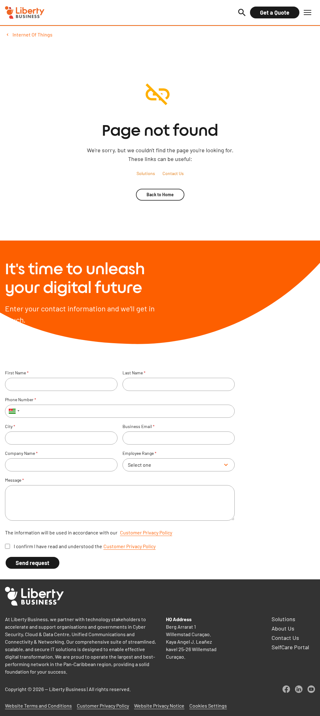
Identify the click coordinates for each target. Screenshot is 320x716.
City (10, 426)
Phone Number (20, 399)
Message (14, 480)
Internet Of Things (32, 34)
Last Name (134, 372)
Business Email (138, 426)
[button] (307, 12)
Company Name (21, 453)
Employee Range (139, 453)
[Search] (242, 12)
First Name (17, 372)
